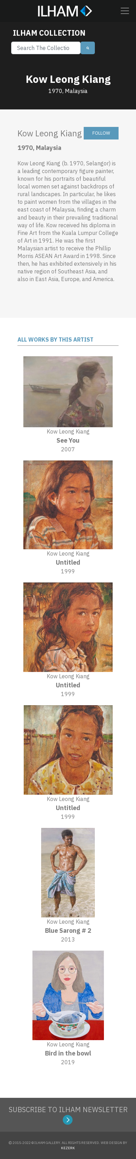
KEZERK (68, 1148)
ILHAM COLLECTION (49, 33)
